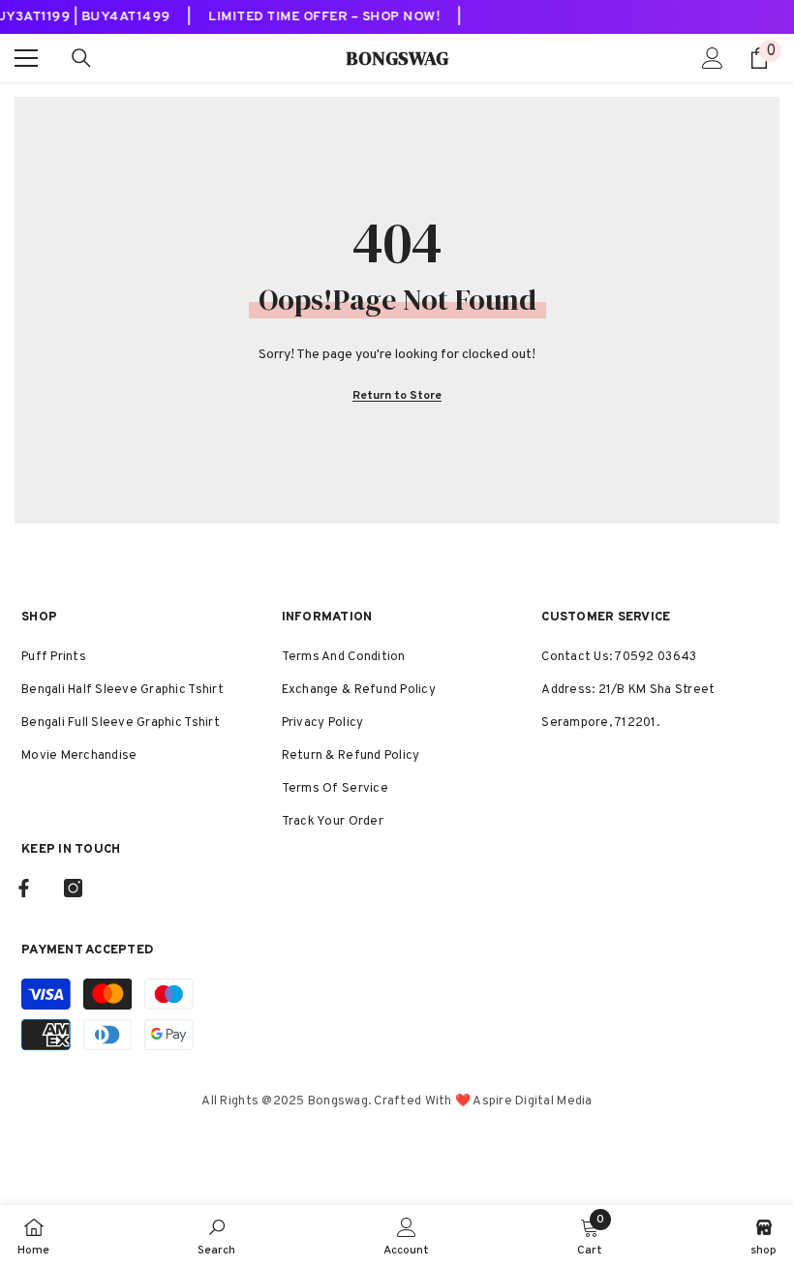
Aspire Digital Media (532, 1101)
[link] (216, 1236)
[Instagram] (73, 888)
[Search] (81, 58)
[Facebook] (24, 888)
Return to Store (397, 396)
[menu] (26, 58)
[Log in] (712, 58)
